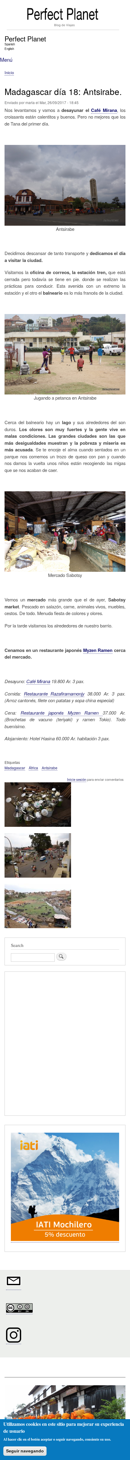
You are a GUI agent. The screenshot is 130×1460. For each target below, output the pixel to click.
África (33, 767)
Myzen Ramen (98, 650)
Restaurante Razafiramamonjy (54, 693)
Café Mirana (104, 110)
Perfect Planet (25, 38)
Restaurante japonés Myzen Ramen (62, 712)
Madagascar (15, 767)
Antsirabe (49, 767)
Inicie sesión (76, 779)
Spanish (10, 44)
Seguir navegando (25, 1451)
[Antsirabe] (38, 829)
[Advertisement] (65, 1044)
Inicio (9, 72)
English (9, 49)
